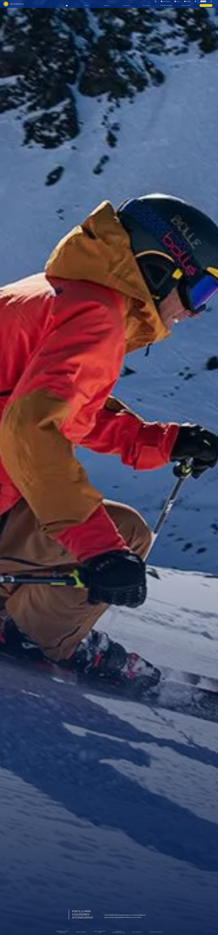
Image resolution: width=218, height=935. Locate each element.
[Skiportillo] (12, 3)
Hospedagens (126, 5)
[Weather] (195, 1)
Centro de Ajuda (166, 1)
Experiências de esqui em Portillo (62, 932)
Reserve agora (206, 5)
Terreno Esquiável (81, 932)
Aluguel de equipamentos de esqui (118, 932)
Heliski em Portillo (137, 932)
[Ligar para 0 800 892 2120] (155, 1)
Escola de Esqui (146, 5)
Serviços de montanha (155, 932)
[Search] (211, 1)
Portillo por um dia (186, 5)
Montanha (106, 5)
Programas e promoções (166, 5)
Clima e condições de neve (100, 932)
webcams (188, 1)
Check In (178, 1)
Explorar (86, 5)
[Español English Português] (203, 1)
